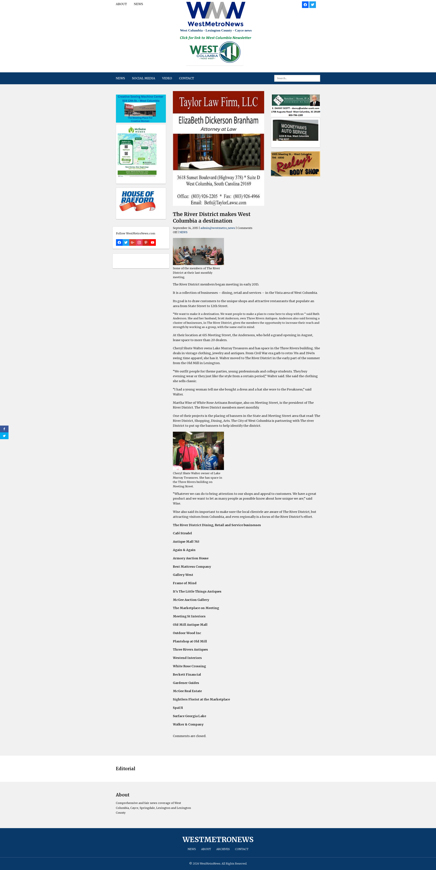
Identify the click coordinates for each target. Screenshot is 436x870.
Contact (186, 78)
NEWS (138, 4)
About (121, 4)
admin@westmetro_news (217, 228)
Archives (223, 849)
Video (167, 78)
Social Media (143, 78)
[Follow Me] (312, 4)
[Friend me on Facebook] (305, 4)
